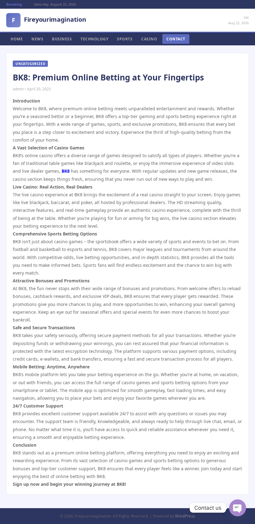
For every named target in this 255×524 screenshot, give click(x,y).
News (37, 39)
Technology (94, 39)
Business (62, 39)
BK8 (66, 171)
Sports (124, 39)
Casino (149, 39)
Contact (175, 39)
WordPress (185, 516)
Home (17, 39)
